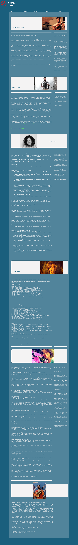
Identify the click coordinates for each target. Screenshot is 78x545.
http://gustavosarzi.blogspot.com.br (18, 128)
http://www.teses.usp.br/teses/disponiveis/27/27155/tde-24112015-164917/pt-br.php (27, 467)
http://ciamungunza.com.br (29, 123)
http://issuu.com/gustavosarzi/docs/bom (19, 118)
